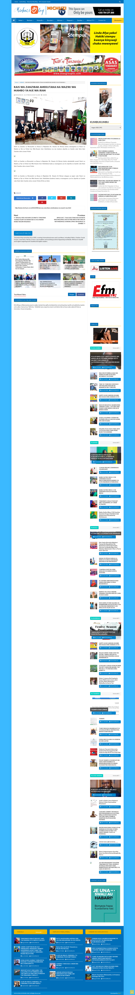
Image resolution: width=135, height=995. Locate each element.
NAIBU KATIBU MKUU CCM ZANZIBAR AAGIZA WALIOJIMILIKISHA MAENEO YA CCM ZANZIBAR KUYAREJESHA (109, 479)
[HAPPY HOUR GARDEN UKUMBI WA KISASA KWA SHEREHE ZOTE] (93, 401)
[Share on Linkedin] (71, 198)
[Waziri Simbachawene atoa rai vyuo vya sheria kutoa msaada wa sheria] (93, 857)
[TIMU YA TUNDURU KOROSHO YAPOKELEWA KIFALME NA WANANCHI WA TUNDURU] (93, 390)
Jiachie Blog (22, 1)
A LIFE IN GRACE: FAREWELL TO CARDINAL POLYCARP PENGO (31, 982)
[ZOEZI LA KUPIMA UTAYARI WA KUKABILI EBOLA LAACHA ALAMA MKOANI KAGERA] (93, 423)
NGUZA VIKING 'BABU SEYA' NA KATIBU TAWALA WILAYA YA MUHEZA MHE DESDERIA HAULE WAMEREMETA (109, 655)
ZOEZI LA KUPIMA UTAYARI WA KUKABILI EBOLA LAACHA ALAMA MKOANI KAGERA (109, 419)
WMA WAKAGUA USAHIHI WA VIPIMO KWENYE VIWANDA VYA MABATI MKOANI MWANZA (74, 284)
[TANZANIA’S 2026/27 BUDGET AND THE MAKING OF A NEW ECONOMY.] (93, 507)
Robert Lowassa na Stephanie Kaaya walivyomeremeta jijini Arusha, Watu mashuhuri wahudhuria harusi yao (108, 681)
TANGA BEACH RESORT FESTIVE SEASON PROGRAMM (103, 633)
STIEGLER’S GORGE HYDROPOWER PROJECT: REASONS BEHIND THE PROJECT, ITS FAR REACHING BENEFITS (110, 668)
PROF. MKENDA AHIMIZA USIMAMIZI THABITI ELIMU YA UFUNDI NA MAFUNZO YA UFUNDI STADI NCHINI (109, 153)
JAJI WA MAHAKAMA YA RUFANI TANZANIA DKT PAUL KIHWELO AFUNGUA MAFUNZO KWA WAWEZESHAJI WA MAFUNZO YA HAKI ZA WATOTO (109, 866)
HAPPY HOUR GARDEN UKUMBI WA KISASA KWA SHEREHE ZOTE (109, 396)
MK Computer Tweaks (45, 1)
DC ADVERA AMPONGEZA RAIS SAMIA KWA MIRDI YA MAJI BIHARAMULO (108, 582)
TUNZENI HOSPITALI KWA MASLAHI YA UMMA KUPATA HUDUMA (108, 571)
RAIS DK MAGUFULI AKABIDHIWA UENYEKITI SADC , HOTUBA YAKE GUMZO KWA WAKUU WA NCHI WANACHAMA (109, 407)
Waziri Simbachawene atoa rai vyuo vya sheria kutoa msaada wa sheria (109, 853)
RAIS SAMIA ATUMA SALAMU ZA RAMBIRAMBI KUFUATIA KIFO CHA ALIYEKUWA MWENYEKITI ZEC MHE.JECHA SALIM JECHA (110, 605)
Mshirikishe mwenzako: (23, 198)
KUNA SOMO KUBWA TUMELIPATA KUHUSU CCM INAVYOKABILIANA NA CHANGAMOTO (32, 961)
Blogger (71, 294)
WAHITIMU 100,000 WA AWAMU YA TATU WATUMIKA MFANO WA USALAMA (109, 182)
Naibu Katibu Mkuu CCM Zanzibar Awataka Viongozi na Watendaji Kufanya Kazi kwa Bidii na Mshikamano (109, 514)
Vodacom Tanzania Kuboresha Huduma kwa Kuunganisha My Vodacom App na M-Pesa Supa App (109, 750)
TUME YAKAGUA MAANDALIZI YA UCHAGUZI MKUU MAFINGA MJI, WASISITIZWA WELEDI (109, 730)
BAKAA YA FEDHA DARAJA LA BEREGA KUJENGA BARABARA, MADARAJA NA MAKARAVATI (108, 560)
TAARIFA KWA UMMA (99, 709)
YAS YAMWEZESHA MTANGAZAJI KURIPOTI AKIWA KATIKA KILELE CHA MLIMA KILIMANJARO (48, 284)
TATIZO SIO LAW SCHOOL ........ (108, 842)
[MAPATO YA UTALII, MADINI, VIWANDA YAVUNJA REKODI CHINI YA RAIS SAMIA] (93, 597)
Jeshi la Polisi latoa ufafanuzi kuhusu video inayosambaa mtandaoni (108, 802)
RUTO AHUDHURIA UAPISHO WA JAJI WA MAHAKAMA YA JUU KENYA (68, 939)
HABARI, (45, 95)
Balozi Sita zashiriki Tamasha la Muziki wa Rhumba (66, 947)
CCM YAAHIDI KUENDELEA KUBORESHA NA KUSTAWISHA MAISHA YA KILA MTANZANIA (102, 456)
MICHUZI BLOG (18, 993)
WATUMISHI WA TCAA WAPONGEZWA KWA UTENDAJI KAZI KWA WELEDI (108, 168)
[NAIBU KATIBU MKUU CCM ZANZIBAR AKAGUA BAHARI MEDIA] (93, 496)
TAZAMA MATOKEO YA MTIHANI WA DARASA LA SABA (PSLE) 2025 (109, 195)
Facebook (81, 294)
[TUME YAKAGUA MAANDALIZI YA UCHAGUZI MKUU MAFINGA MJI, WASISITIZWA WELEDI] (93, 734)
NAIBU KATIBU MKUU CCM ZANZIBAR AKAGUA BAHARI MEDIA (108, 491)
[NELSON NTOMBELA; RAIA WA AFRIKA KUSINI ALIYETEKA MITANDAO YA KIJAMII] (93, 379)
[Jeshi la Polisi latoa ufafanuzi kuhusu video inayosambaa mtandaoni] (93, 806)
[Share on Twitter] (52, 198)
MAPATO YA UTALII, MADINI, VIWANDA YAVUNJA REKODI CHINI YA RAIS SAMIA (110, 593)
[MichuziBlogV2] (40, 9)
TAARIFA (101, 718)
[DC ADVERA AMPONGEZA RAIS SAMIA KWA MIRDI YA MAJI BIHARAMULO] (93, 586)
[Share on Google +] (61, 198)
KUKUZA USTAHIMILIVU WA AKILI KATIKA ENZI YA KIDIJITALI (103, 790)
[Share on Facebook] (42, 198)
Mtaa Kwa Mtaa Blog (32, 1)
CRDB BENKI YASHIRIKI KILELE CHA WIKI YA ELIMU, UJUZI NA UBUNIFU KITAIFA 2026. (74, 267)
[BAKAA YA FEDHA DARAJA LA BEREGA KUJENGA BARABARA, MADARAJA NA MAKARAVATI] (93, 564)
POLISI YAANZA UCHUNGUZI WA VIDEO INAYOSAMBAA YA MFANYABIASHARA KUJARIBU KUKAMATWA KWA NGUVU (109, 762)
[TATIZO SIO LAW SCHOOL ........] (93, 848)
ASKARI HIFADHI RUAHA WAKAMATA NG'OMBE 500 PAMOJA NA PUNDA (65, 973)
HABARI (22, 82)
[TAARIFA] (93, 724)
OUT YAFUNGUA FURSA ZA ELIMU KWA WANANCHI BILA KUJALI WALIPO (105, 967)
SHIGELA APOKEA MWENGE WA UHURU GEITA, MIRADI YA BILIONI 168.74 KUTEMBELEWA (49, 266)
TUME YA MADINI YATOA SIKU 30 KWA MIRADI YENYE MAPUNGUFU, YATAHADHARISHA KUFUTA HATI (105, 958)
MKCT (119, 993)
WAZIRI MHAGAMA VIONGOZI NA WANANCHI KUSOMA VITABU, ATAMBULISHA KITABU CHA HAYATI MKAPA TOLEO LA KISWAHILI (109, 831)
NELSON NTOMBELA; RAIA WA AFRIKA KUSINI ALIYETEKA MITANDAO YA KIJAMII (108, 374)
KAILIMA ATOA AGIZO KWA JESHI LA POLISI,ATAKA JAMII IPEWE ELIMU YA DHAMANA (109, 430)
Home (16, 1)
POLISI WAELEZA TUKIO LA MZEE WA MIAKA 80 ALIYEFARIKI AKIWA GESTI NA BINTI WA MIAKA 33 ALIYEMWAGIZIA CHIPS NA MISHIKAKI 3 (105, 360)
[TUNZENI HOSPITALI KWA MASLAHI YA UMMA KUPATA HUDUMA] (93, 575)
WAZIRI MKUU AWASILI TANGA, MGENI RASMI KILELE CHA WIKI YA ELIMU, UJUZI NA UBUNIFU (24, 284)
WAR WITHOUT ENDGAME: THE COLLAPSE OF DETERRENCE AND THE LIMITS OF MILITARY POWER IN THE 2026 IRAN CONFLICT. (33, 972)
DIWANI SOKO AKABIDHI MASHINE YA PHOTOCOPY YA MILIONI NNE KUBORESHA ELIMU (105, 940)
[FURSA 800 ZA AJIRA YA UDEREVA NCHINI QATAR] (93, 745)
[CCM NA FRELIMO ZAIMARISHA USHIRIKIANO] (93, 473)
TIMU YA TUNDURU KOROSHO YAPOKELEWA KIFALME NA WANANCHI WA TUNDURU (108, 385)
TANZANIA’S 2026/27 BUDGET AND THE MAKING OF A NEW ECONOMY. (108, 502)
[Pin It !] (42, 202)
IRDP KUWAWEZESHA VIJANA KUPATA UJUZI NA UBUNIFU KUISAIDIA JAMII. (105, 949)
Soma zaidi (116, 348)
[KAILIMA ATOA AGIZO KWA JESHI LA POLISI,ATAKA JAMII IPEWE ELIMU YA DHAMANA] (93, 434)
